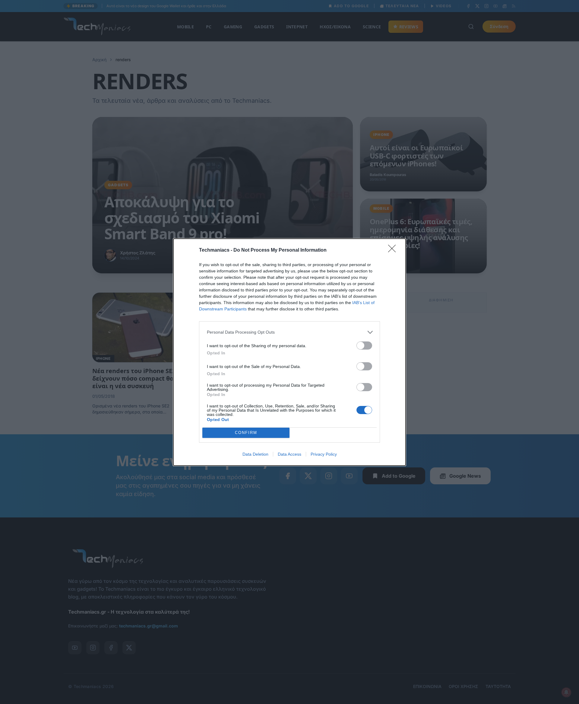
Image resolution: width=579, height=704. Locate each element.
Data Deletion (255, 454)
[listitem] (289, 332)
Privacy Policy (324, 454)
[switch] (364, 345)
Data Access (289, 454)
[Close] (394, 250)
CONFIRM (246, 432)
